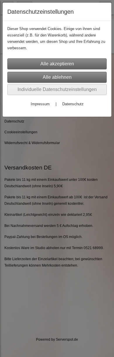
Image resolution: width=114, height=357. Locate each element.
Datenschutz (73, 104)
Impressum (40, 104)
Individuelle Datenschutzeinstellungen (57, 89)
